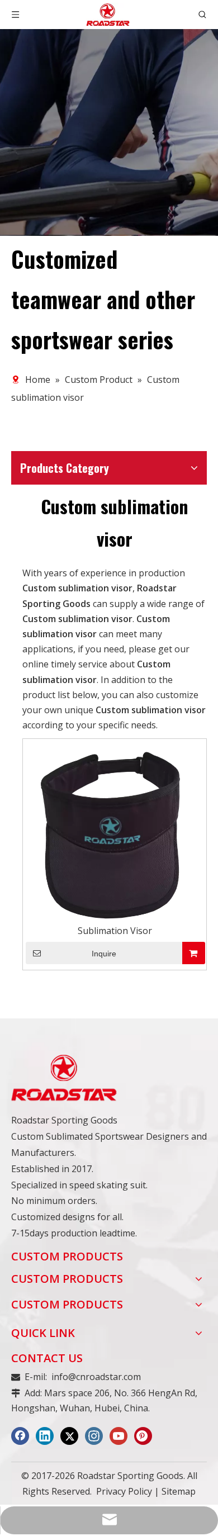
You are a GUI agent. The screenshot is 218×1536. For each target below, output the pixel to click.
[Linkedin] (45, 1436)
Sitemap (179, 1491)
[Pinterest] (143, 1436)
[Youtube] (118, 1436)
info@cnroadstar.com (96, 1377)
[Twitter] (69, 1436)
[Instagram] (94, 1436)
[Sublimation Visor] (114, 834)
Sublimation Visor (115, 930)
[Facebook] (20, 1436)
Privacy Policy (124, 1491)
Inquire (104, 953)
